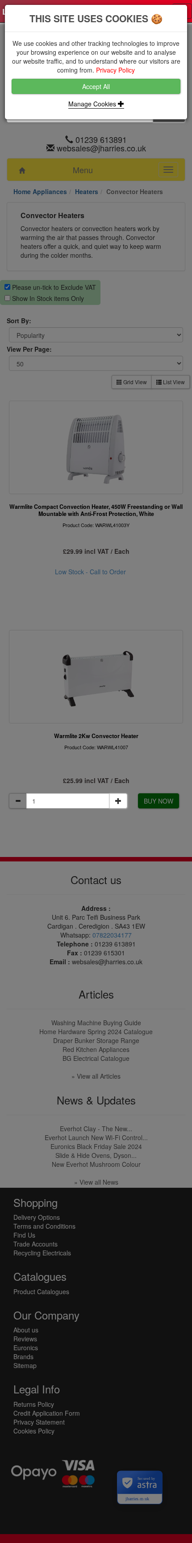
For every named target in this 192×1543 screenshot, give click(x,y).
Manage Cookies (93, 103)
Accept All (96, 86)
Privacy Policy (115, 69)
